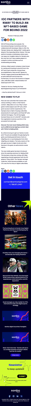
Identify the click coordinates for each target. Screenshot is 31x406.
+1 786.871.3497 (15, 184)
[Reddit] (8, 40)
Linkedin (17, 396)
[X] (5, 40)
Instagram (13, 396)
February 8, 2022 (21, 92)
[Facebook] (2, 40)
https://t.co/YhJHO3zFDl (19, 88)
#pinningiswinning (6, 88)
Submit (22, 376)
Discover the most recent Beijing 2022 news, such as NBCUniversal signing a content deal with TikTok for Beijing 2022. (15, 127)
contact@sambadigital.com (15, 182)
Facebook (9, 396)
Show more (15, 355)
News (17, 11)
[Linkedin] (11, 40)
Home (14, 11)
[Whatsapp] (13, 40)
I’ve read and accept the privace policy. (16, 381)
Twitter (21, 396)
